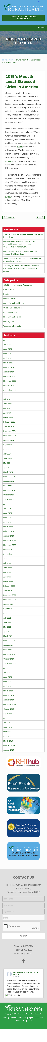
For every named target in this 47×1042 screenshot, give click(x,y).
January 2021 (8, 645)
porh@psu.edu (26, 953)
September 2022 (10, 554)
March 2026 (8, 363)
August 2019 (8, 718)
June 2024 (7, 458)
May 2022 (7, 572)
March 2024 (8, 472)
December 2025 (9, 376)
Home (4, 60)
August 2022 (8, 559)
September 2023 (10, 499)
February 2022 (9, 586)
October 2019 (8, 709)
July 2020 (7, 673)
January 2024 (8, 481)
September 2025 (10, 390)
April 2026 (7, 358)
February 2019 (9, 745)
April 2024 (7, 468)
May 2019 (7, 732)
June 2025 (7, 404)
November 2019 (9, 704)
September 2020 (10, 663)
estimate (9, 161)
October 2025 (8, 385)
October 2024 (8, 440)
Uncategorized (9, 321)
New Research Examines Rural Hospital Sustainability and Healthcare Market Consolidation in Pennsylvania (19, 244)
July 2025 (7, 399)
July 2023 (7, 509)
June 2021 (7, 622)
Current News (8, 290)
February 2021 (9, 641)
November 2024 (9, 436)
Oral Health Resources (12, 308)
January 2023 (8, 536)
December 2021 (9, 595)
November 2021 (9, 600)
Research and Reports (12, 317)
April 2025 (7, 413)
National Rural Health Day (13, 303)
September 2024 (10, 445)
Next (39, 217)
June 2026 (7, 349)
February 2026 (9, 367)
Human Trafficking (10, 299)
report (8, 197)
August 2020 (8, 668)
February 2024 (9, 477)
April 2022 (7, 577)
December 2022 (9, 540)
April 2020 (7, 686)
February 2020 (9, 695)
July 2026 (7, 345)
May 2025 (7, 408)
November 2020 (9, 654)
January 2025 (8, 427)
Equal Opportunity (36, 1018)
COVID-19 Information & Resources (24, 18)
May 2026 (7, 354)
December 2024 (9, 431)
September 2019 (10, 713)
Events (6, 294)
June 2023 (7, 513)
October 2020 (8, 659)
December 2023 (9, 486)
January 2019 (8, 750)
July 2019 (7, 723)
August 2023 (8, 504)
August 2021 (8, 613)
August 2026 (8, 340)
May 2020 (7, 682)
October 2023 (8, 495)
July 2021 (7, 618)
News (11, 60)
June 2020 (7, 677)
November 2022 (9, 545)
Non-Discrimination (18, 1018)
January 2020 (8, 700)
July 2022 (7, 563)
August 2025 (8, 395)
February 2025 (9, 422)
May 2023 (7, 518)
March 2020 (8, 691)
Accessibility (20, 1021)
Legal (30, 1021)
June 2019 (7, 727)
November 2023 (9, 490)
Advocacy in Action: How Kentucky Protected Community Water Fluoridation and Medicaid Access (21, 268)
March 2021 (8, 636)
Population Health (10, 312)
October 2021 (8, 604)
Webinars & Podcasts (12, 326)
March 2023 (8, 527)
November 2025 (9, 381)
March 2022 (8, 581)
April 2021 (7, 632)
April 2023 (7, 522)
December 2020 (9, 650)
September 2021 (10, 609)
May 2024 (7, 463)
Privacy (6, 1018)
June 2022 (7, 568)
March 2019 (8, 741)
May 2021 (7, 627)
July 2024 (7, 454)
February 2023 (9, 531)
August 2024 (8, 449)
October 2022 (8, 550)
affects (20, 147)
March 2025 (8, 417)
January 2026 (8, 372)
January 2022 (8, 591)
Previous (9, 217)
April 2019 (7, 736)
